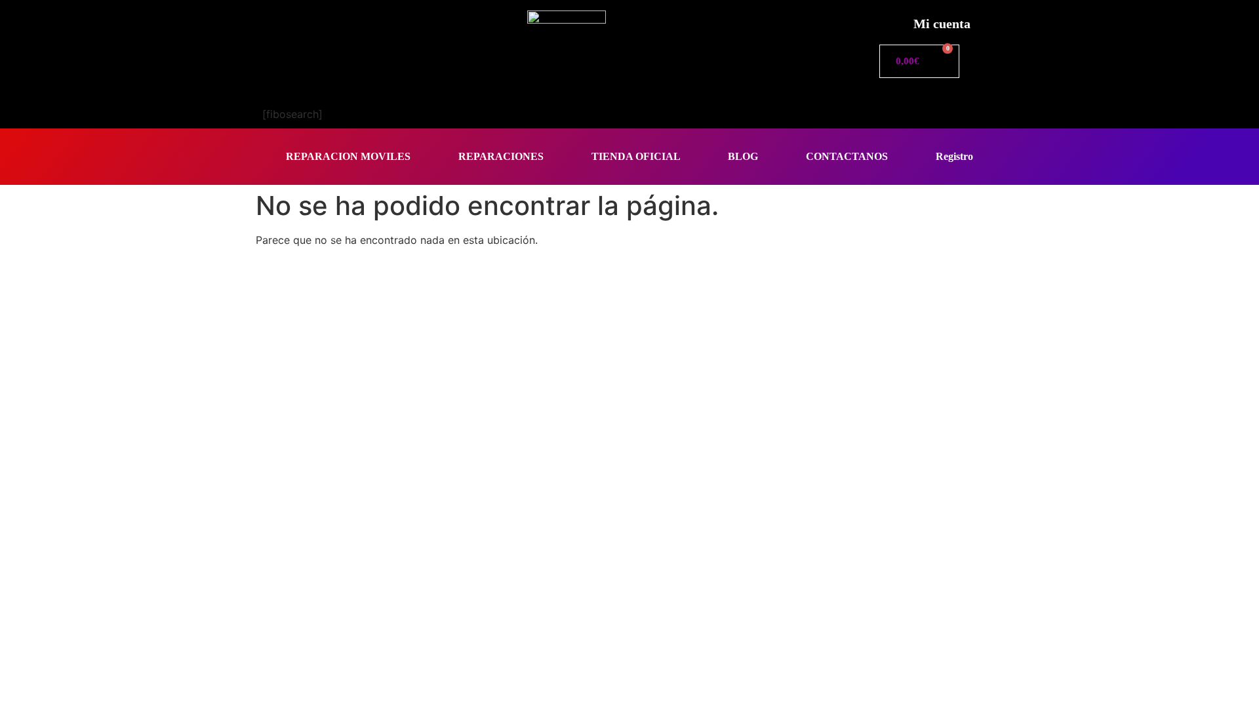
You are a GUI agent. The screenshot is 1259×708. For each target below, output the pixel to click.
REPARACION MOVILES (348, 156)
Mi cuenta (941, 23)
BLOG (743, 156)
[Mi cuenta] (888, 20)
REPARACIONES (501, 156)
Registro (954, 156)
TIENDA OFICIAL (636, 156)
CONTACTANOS (847, 156)
